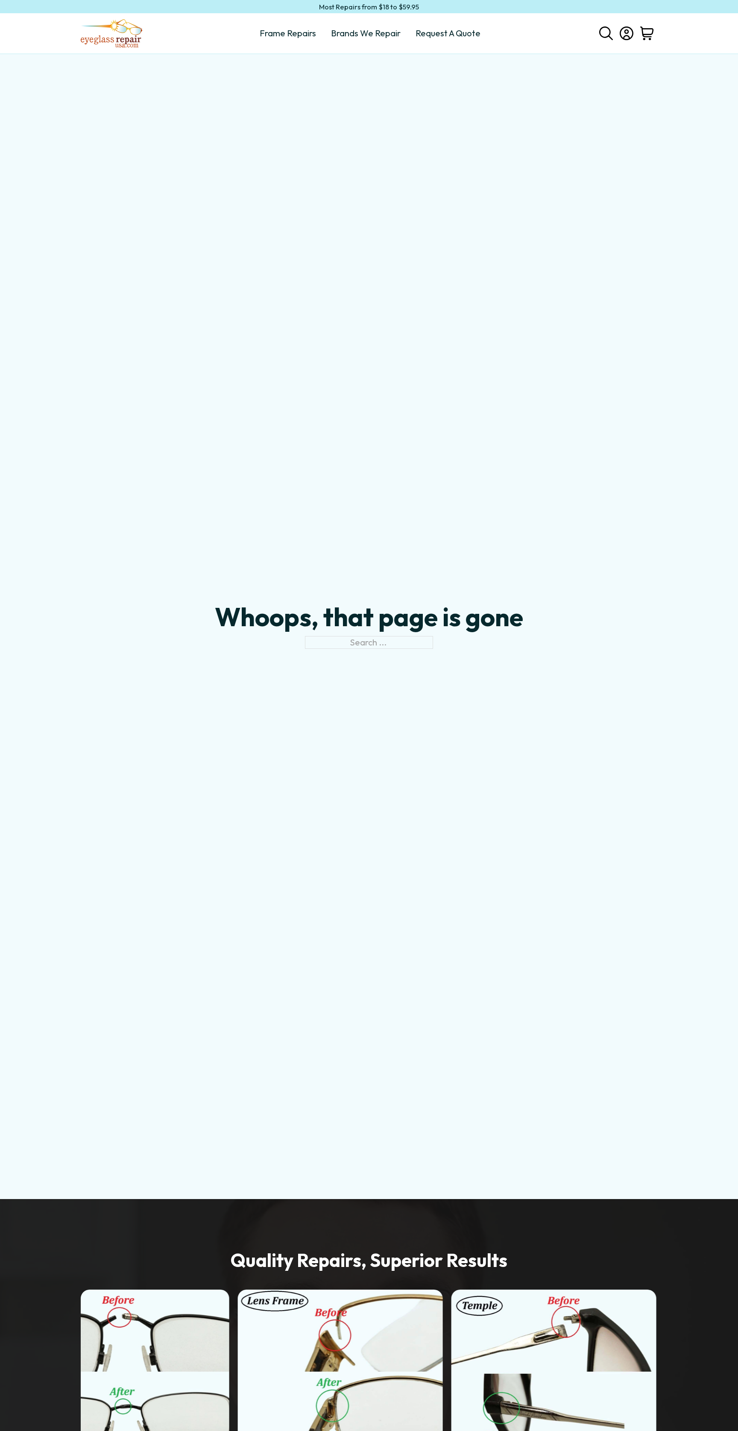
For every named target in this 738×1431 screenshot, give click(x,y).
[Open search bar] (606, 32)
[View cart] (647, 33)
